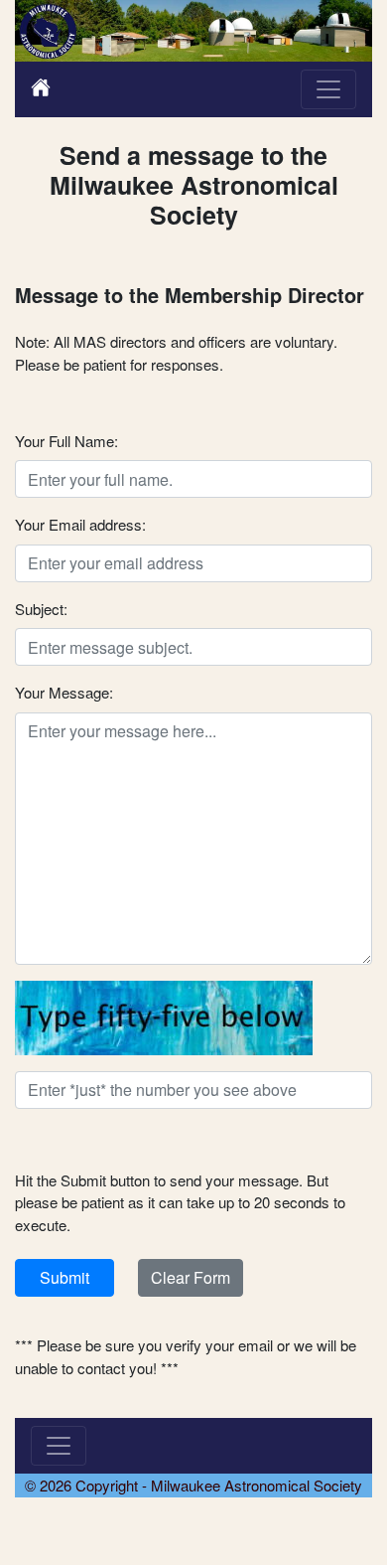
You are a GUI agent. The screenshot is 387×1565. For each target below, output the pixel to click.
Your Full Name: (66, 440)
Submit (64, 1277)
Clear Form (190, 1277)
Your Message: (64, 692)
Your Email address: (80, 524)
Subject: (41, 608)
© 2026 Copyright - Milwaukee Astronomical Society (193, 1485)
